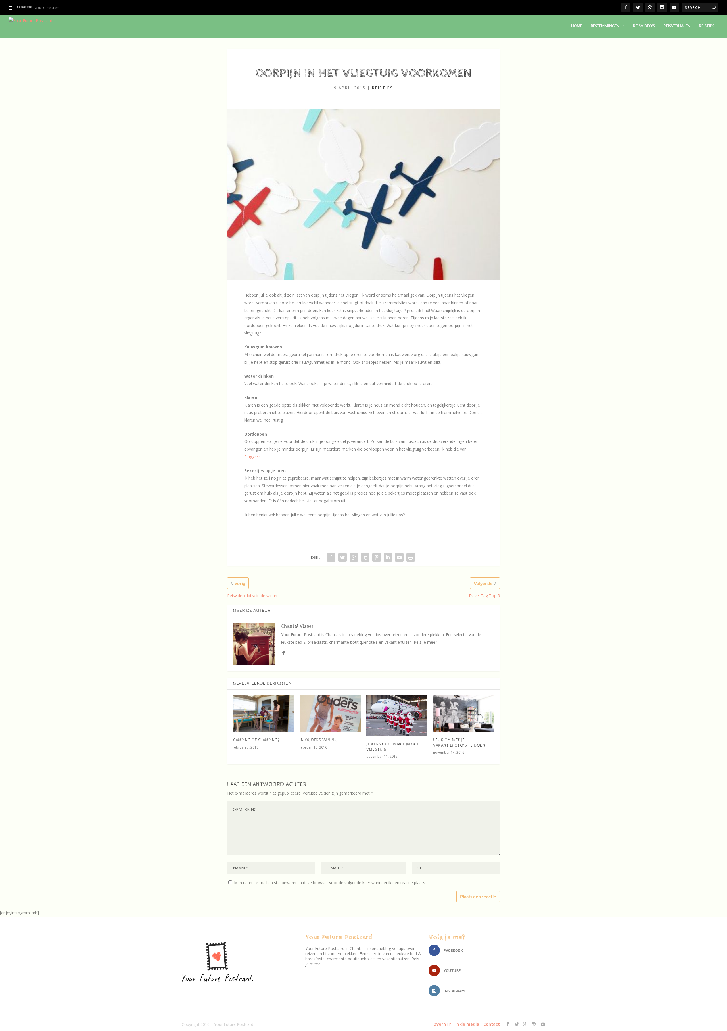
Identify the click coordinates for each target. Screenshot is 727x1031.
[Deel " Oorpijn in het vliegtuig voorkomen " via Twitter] (342, 557)
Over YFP (442, 1024)
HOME (576, 26)
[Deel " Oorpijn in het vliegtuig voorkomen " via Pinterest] (376, 557)
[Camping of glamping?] (263, 713)
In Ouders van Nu (318, 740)
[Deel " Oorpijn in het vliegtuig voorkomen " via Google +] (354, 557)
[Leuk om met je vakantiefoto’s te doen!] (463, 713)
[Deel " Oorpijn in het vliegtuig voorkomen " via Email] (399, 557)
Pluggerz (252, 456)
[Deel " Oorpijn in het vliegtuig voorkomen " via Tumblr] (365, 557)
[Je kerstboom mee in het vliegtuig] (396, 715)
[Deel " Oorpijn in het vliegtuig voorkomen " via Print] (410, 557)
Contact (491, 1024)
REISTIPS (706, 26)
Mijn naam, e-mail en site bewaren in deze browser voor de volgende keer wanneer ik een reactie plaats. (330, 882)
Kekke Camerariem (46, 8)
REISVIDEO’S (644, 26)
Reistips (382, 87)
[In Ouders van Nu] (330, 713)
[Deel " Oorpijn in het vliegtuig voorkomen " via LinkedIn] (388, 557)
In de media (467, 1024)
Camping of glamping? (256, 740)
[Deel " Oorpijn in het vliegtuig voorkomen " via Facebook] (331, 557)
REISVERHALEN (676, 26)
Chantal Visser (297, 626)
